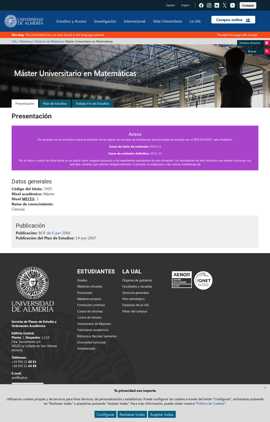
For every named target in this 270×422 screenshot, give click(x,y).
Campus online (230, 19)
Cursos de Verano (89, 317)
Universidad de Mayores (94, 324)
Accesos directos (249, 43)
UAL (14, 41)
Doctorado (84, 292)
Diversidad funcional (91, 342)
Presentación (24, 103)
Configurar (105, 414)
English (185, 5)
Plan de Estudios (55, 103)
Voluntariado (86, 348)
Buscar (252, 51)
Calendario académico (93, 330)
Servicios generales (135, 292)
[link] (248, 4)
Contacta (248, 5)
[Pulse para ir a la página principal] (23, 21)
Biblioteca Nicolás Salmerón (97, 336)
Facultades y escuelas (137, 286)
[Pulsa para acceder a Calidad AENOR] (192, 280)
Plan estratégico (133, 299)
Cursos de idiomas (90, 311)
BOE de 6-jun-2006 (54, 232)
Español (170, 5)
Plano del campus (134, 311)
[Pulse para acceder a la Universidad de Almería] (33, 289)
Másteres (26, 41)
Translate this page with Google (237, 35)
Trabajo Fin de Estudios (92, 103)
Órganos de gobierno (137, 280)
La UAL (195, 21)
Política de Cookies (210, 403)
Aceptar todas (162, 414)
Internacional (134, 21)
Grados (82, 280)
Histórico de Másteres (48, 41)
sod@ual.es (19, 377)
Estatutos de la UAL (135, 305)
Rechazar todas (132, 414)
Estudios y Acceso (71, 21)
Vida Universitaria (167, 21)
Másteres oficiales (89, 286)
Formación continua (91, 305)
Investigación (105, 21)
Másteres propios (89, 299)
